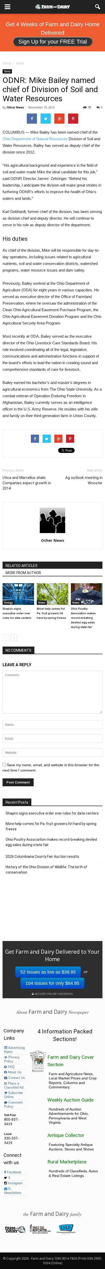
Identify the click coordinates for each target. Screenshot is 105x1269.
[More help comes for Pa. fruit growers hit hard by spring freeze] (52, 594)
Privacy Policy (12, 1059)
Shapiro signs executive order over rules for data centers (17, 613)
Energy (8, 602)
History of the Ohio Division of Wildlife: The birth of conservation (46, 869)
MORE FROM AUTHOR (23, 573)
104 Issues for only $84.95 (52, 983)
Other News (15, 107)
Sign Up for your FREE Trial (52, 41)
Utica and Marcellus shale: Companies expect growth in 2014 (27, 483)
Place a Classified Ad (13, 1085)
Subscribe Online (13, 1095)
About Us (14, 1072)
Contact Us (16, 1078)
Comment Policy (13, 1104)
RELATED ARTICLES (21, 566)
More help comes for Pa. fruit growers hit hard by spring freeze (51, 613)
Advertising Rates (14, 1050)
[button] (98, 7)
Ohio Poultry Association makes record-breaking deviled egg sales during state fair (83, 618)
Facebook (13, 1172)
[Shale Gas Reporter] (40, 1233)
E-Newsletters (12, 1191)
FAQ (11, 1067)
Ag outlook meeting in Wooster (83, 480)
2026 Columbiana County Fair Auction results (42, 856)
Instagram (15, 1183)
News (7, 71)
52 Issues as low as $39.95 (48, 972)
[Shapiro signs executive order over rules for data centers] (18, 594)
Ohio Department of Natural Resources (35, 139)
